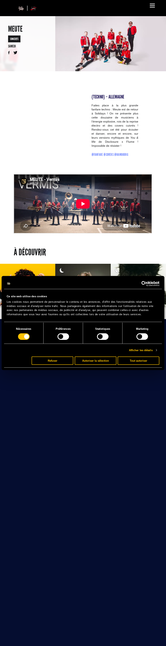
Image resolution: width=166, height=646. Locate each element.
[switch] (63, 336)
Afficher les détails (141, 350)
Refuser (52, 360)
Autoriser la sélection (95, 360)
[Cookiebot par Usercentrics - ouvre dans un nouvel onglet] (141, 283)
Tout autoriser (138, 360)
